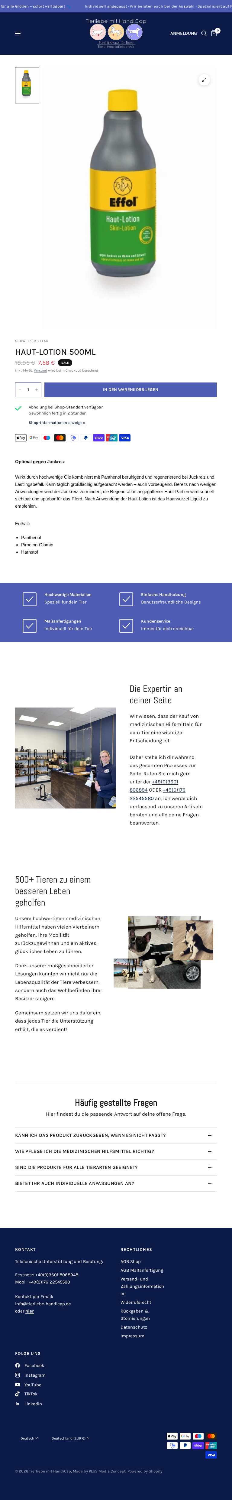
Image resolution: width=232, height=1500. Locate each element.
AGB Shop (131, 1261)
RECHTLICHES (136, 1250)
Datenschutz (134, 1327)
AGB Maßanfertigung (142, 1270)
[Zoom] (204, 80)
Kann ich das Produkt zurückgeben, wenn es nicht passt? (90, 1135)
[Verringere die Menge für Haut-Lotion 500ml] (19, 390)
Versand (40, 370)
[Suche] (204, 33)
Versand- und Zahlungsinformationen (142, 1286)
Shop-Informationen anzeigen (57, 422)
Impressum (132, 1336)
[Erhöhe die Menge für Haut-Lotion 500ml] (36, 390)
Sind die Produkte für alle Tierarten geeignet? (76, 1167)
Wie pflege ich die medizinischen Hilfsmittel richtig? (84, 1151)
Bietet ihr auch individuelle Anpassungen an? (74, 1183)
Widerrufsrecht (136, 1302)
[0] (213, 33)
